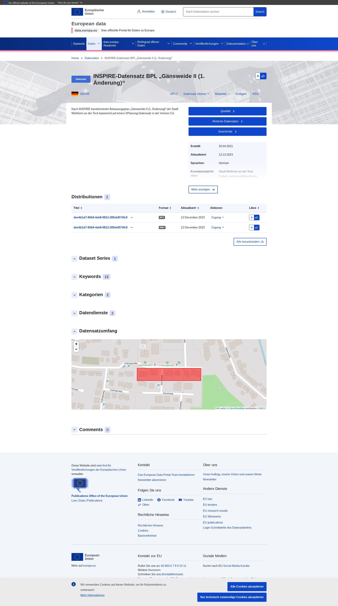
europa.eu (89, 565)
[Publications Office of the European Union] (102, 484)
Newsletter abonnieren (152, 479)
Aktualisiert (188, 207)
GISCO (262, 408)
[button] (70, 2)
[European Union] (102, 557)
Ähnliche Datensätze (225, 121)
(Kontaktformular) (172, 574)
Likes (252, 207)
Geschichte (225, 131)
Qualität (225, 111)
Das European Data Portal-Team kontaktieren (166, 474)
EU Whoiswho (212, 516)
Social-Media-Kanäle (236, 565)
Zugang (216, 217)
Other (145, 504)
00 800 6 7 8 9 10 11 (173, 565)
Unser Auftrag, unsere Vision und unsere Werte (232, 474)
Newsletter (209, 479)
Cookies (143, 530)
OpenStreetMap (237, 408)
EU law (207, 498)
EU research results (215, 510)
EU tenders (210, 504)
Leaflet (222, 408)
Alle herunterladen (247, 241)
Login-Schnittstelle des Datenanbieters (227, 527)
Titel (76, 207)
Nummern (154, 570)
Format (163, 207)
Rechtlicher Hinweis (150, 525)
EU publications (213, 522)
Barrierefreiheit (147, 535)
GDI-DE (85, 93)
